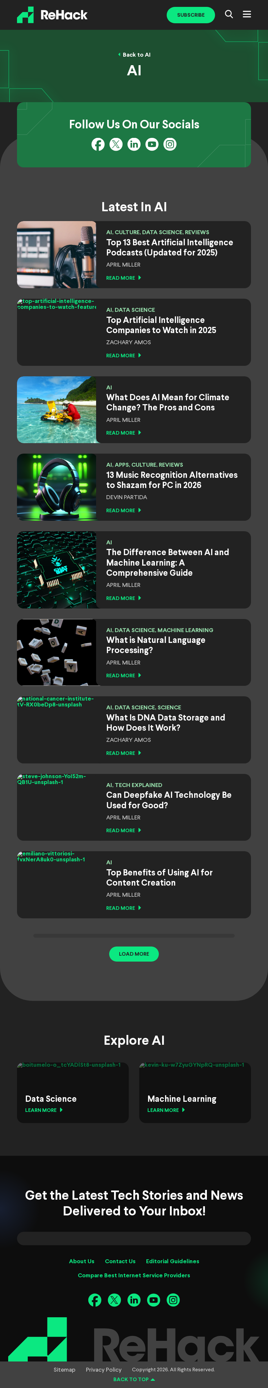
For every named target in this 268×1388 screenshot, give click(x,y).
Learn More (41, 1110)
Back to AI (137, 55)
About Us (81, 1262)
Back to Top (131, 1379)
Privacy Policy (104, 1370)
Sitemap (64, 1370)
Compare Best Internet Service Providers (134, 1276)
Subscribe (191, 15)
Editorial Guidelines (172, 1262)
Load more (134, 954)
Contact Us (120, 1262)
